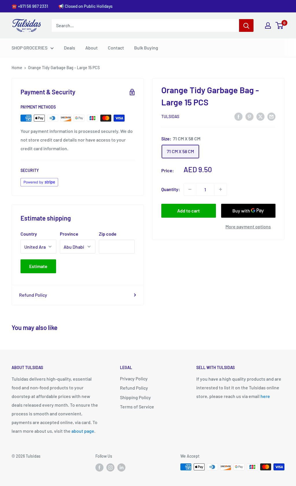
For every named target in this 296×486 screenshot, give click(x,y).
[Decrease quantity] (190, 189)
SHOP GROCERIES (29, 47)
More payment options (248, 226)
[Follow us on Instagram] (110, 467)
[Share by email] (271, 116)
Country (29, 233)
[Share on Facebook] (238, 116)
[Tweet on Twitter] (260, 116)
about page (82, 431)
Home (17, 67)
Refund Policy (33, 295)
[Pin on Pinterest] (249, 116)
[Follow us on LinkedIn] (121, 467)
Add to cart (188, 210)
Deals (69, 47)
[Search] (246, 25)
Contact (116, 47)
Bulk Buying (146, 47)
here (265, 396)
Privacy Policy (134, 378)
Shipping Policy (135, 397)
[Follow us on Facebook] (99, 467)
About (91, 47)
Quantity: (170, 189)
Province (69, 233)
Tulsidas (170, 116)
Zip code (107, 233)
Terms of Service (137, 406)
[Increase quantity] (220, 189)
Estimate (38, 266)
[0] (279, 25)
